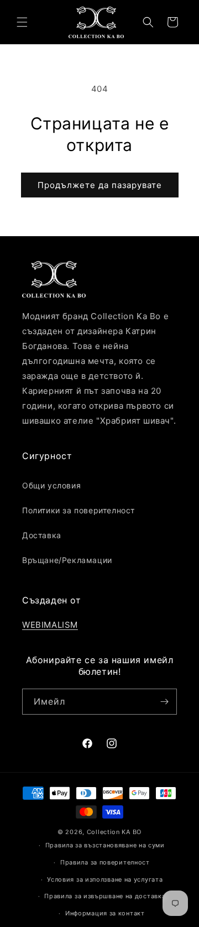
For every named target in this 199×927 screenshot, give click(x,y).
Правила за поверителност (105, 862)
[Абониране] (164, 702)
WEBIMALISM (50, 624)
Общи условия (51, 485)
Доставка (41, 535)
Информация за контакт (105, 913)
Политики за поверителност (78, 510)
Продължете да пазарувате (100, 185)
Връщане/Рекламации (67, 560)
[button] (22, 22)
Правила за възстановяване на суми (105, 845)
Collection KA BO (114, 832)
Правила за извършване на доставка (104, 896)
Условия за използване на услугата (105, 879)
